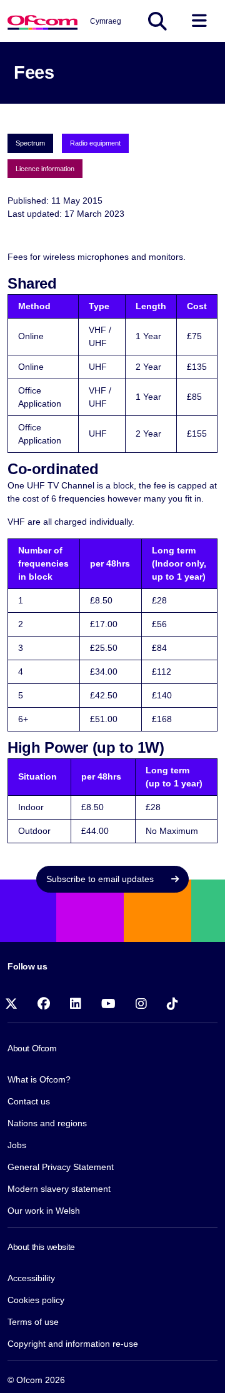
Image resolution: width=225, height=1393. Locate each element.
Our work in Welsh (44, 1211)
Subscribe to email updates (101, 879)
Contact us (29, 1101)
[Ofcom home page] (43, 21)
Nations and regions (47, 1123)
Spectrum (30, 143)
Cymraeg (105, 21)
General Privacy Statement (61, 1167)
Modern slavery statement (59, 1189)
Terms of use (33, 1322)
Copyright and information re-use (73, 1344)
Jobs (17, 1145)
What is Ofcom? (39, 1079)
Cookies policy (36, 1300)
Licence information (45, 168)
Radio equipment (95, 143)
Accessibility (31, 1278)
